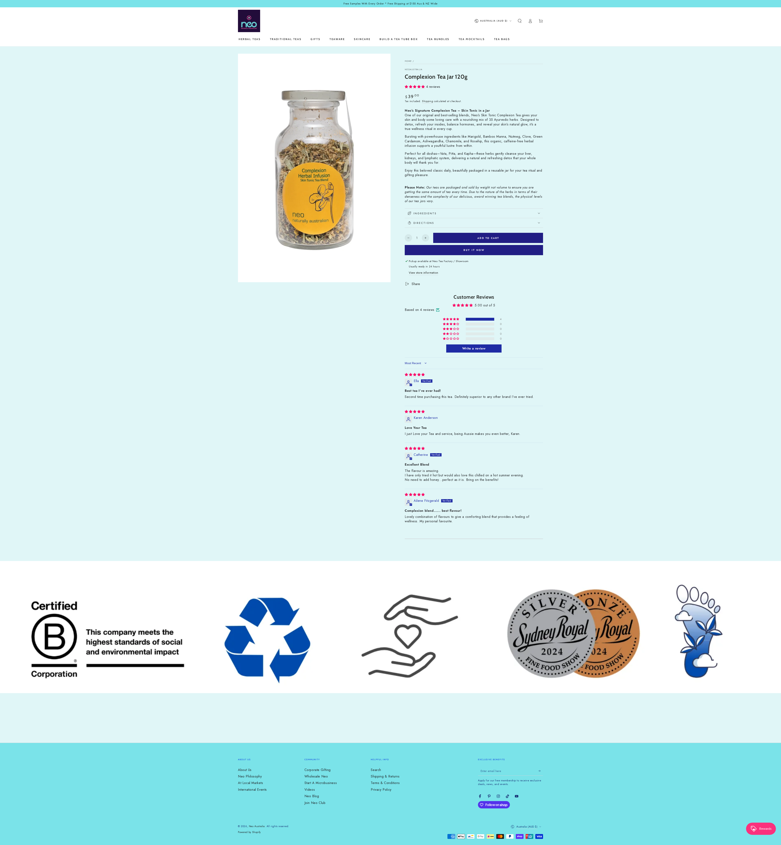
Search (376, 770)
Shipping (427, 101)
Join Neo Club (315, 802)
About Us (245, 770)
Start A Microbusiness (320, 783)
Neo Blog (311, 796)
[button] (519, 20)
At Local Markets (250, 783)
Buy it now (474, 250)
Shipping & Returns (385, 776)
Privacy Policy (381, 789)
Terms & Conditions (385, 783)
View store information (423, 273)
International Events (252, 789)
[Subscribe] (540, 771)
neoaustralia (414, 69)
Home (408, 61)
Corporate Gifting (317, 770)
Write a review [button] (473, 348)
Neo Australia (257, 826)
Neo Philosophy (250, 776)
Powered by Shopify (249, 832)
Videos (309, 789)
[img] (415, 374)
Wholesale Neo (316, 776)
